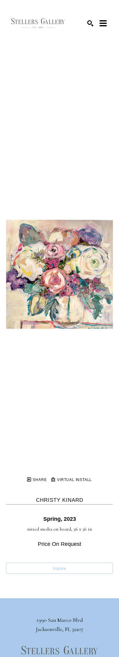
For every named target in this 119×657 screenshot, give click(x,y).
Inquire (59, 568)
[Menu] (103, 23)
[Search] (90, 23)
